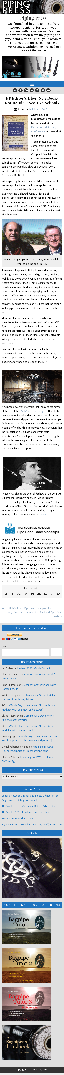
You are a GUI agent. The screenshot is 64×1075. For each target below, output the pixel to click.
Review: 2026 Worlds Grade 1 (33, 668)
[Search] (56, 652)
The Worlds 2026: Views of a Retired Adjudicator (28, 806)
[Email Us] (48, 90)
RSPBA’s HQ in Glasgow (33, 411)
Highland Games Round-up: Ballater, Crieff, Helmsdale (32, 824)
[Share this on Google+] (19, 594)
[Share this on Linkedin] (52, 594)
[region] (32, 67)
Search (5, 646)
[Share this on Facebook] (12, 594)
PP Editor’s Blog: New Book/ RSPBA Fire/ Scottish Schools (32, 100)
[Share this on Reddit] (32, 594)
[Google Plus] (26, 90)
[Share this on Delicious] (58, 594)
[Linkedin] (32, 90)
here (43, 514)
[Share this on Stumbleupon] (39, 594)
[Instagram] (37, 90)
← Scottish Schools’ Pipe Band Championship (27, 608)
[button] (32, 67)
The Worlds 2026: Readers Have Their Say (25, 812)
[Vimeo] (43, 90)
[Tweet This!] (6, 594)
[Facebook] (20, 90)
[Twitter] (15, 90)
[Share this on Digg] (45, 594)
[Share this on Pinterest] (25, 594)
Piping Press (33, 18)
